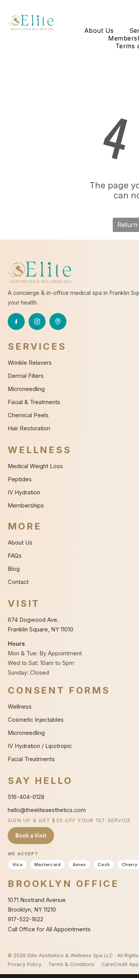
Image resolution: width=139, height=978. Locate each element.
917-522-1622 (25, 919)
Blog (14, 568)
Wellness (20, 706)
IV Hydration (24, 492)
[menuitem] (99, 30)
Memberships (26, 505)
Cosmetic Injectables (36, 719)
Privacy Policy (24, 964)
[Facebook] (16, 321)
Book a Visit (30, 835)
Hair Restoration (29, 428)
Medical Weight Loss (35, 466)
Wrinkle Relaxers (30, 362)
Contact (18, 582)
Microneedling (26, 389)
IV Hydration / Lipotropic (40, 746)
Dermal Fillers (26, 375)
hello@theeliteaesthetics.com (47, 810)
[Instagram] (37, 321)
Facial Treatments (31, 759)
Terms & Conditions (71, 964)
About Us (20, 542)
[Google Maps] (57, 321)
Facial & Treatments (34, 402)
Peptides (20, 479)
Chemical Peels (28, 415)
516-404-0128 (26, 797)
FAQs (15, 555)
